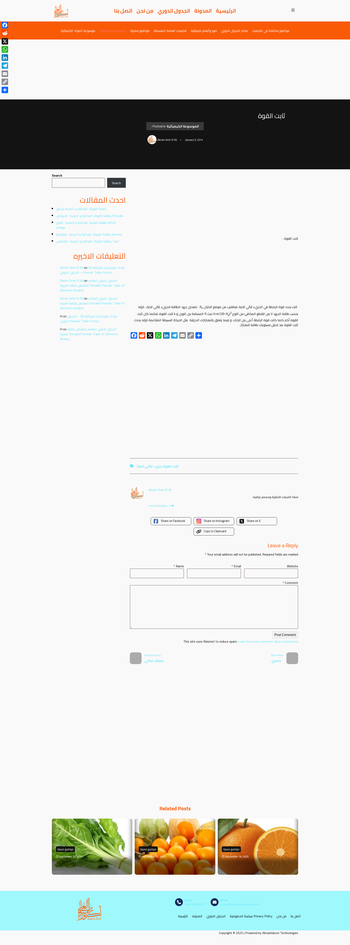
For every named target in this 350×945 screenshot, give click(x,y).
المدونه (197, 916)
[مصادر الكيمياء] (61, 11)
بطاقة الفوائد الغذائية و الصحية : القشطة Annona (89, 234)
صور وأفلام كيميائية (204, 30)
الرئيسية (226, 11)
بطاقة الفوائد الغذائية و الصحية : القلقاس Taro (87, 241)
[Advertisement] (175, 69)
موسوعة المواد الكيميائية (78, 30)
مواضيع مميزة (140, 30)
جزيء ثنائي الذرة (149, 466)
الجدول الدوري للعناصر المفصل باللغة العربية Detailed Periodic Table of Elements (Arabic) (92, 285)
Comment (290, 582)
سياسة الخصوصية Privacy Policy (251, 916)
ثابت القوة (170, 466)
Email (236, 566)
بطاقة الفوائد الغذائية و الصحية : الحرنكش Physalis (90, 216)
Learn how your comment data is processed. (240, 641)
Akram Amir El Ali (71, 268)
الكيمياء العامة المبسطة (170, 30)
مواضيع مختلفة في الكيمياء (270, 30)
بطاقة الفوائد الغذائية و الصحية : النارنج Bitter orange (86, 225)
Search (57, 175)
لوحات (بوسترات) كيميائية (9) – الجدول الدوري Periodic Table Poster (92, 270)
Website (292, 566)
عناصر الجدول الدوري (234, 30)
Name (179, 566)
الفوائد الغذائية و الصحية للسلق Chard (81, 209)
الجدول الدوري (174, 11)
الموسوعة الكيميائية (112, 30)
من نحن (145, 11)
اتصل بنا (123, 11)
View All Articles (158, 505)
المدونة (203, 11)
